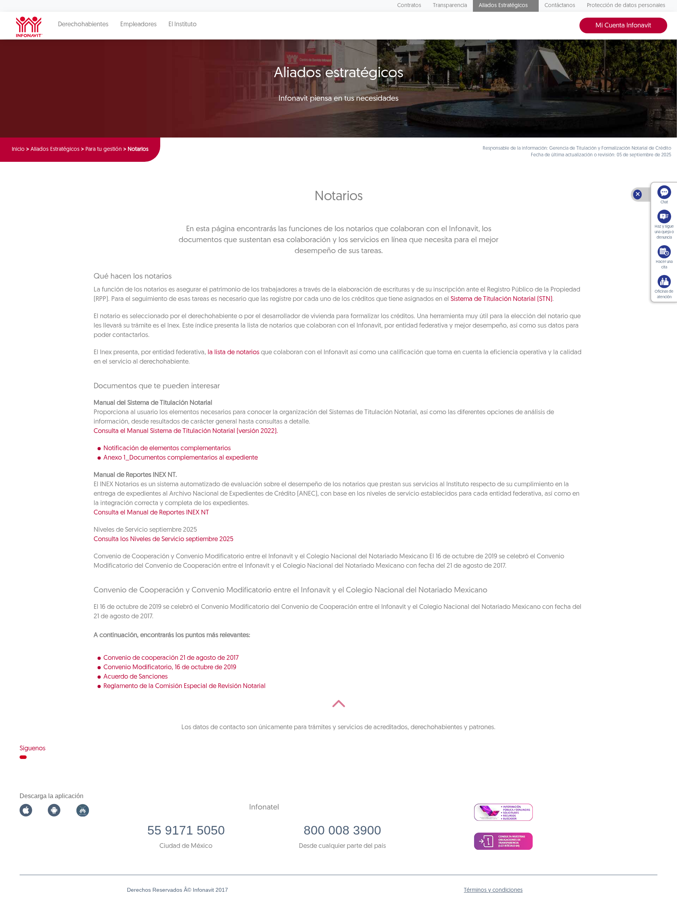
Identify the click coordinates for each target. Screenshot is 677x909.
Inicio (18, 149)
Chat (664, 202)
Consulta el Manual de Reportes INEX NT (151, 512)
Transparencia (450, 6)
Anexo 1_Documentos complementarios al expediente (180, 457)
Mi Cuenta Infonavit (623, 25)
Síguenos (32, 748)
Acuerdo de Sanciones (135, 677)
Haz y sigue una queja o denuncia (664, 232)
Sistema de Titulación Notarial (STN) (501, 299)
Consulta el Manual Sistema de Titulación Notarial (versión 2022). (186, 431)
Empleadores (138, 25)
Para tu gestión (103, 149)
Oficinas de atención (664, 294)
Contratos (409, 6)
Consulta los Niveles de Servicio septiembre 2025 (164, 539)
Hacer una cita (664, 264)
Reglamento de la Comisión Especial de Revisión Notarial (184, 686)
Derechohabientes (83, 25)
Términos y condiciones (493, 890)
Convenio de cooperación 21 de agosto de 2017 (171, 658)
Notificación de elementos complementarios (167, 448)
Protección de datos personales (626, 6)
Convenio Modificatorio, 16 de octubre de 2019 (169, 667)
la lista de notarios (233, 352)
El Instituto (182, 25)
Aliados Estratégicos (503, 6)
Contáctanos (560, 6)
